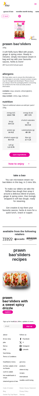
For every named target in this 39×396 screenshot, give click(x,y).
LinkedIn (25, 339)
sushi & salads (8, 361)
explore (9, 301)
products (22, 355)
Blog (4, 381)
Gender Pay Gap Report (9, 384)
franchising (6, 343)
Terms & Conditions (9, 346)
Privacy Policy (23, 381)
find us (5, 335)
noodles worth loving (23, 11)
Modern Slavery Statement (27, 377)
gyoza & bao (8, 11)
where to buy (24, 359)
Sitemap (22, 384)
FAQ (4, 339)
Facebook (25, 328)
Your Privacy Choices (9, 387)
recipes (22, 362)
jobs (4, 332)
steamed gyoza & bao (10, 371)
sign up (29, 316)
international (24, 366)
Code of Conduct (7, 377)
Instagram (25, 335)
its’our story (7, 328)
